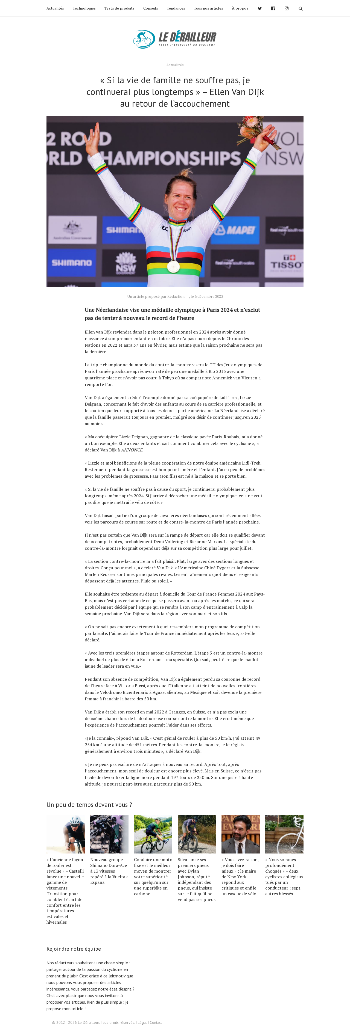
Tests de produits (119, 8)
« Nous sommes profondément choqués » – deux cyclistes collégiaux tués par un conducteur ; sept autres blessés (284, 876)
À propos (240, 8)
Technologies (84, 8)
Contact (156, 1022)
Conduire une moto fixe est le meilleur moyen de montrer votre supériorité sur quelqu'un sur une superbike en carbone (153, 876)
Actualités (55, 8)
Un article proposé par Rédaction (156, 296)
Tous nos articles (208, 8)
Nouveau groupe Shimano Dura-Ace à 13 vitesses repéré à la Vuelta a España (109, 870)
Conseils (150, 8)
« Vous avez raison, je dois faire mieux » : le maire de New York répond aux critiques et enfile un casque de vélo (240, 876)
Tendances (176, 8)
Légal (142, 1022)
